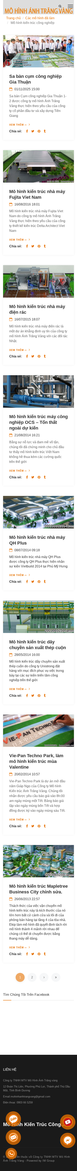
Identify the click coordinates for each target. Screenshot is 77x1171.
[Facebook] (27, 131)
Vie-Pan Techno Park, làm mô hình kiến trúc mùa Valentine (36, 761)
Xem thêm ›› (18, 124)
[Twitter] (32, 131)
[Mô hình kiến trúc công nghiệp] (38, 11)
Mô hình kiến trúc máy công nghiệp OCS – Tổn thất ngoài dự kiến (38, 422)
